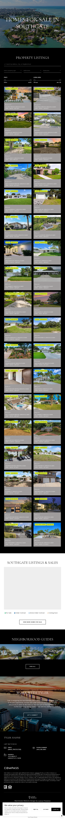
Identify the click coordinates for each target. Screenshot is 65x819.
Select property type (10, 70)
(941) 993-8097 (41, 749)
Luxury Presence (44, 801)
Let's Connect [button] (32, 715)
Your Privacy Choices (32, 817)
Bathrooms (27, 70)
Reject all (35, 809)
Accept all (56, 809)
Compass (37, 773)
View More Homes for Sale (32, 622)
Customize (45, 809)
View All (32, 666)
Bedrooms (46, 70)
